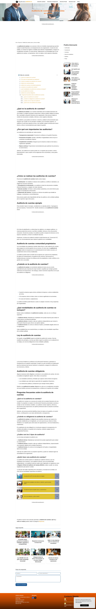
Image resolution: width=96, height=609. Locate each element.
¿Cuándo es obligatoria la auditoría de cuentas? (34, 98)
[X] (35, 598)
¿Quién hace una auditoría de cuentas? (32, 102)
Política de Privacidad (20, 599)
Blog (78, 1)
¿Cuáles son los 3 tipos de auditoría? (32, 100)
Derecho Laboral (41, 1)
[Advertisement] (48, 32)
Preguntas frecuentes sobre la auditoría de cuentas (33, 94)
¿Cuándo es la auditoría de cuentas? (29, 87)
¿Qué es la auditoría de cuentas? (28, 77)
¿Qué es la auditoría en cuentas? (31, 96)
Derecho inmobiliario (69, 54)
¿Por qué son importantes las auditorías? (30, 79)
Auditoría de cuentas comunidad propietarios (31, 85)
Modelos (66, 56)
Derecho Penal (63, 1)
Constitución (67, 50)
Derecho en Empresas (52, 1)
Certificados (67, 47)
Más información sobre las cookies (22, 602)
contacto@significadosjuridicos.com (71, 601)
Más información (79, 602)
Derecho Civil (72, 1)
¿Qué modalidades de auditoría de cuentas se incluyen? (33, 89)
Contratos (67, 52)
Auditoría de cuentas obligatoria (28, 92)
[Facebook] (33, 598)
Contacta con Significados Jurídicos (23, 597)
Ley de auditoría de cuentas (27, 91)
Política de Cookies (19, 601)
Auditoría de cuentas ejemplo (27, 83)
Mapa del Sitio (18, 603)
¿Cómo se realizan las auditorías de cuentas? (31, 81)
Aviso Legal (18, 598)
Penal (66, 58)
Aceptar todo (84, 605)
